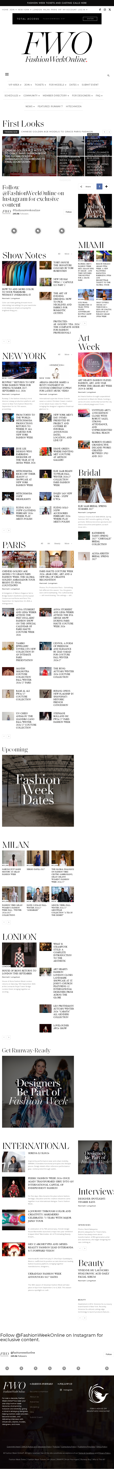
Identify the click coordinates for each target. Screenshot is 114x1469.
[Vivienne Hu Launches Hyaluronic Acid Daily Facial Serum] (95, 1292)
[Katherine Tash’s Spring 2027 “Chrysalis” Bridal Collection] (84, 536)
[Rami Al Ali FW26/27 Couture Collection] (8, 694)
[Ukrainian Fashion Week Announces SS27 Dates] (13, 1282)
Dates (73, 84)
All (59, 254)
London (37, 9)
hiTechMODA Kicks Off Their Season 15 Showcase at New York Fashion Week (25, 478)
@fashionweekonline (26, 210)
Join (12, 9)
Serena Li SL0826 (32, 131)
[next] (109, 132)
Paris (54, 9)
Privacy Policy (104, 1453)
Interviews (84, 1225)
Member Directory (55, 95)
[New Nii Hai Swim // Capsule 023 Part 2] (45, 282)
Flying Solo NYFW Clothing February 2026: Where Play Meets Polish (26, 513)
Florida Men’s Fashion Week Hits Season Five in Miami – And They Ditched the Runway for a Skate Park (86, 272)
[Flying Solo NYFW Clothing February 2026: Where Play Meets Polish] (8, 510)
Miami (81, 261)
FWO (4, 285)
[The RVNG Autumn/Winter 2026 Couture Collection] (45, 671)
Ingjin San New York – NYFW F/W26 (62, 496)
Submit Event (90, 84)
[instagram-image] (14, 231)
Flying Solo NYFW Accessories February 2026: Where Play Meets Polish (62, 514)
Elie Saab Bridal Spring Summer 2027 (92, 507)
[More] (106, 186)
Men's (30, 901)
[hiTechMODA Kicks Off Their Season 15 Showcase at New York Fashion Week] (8, 474)
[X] (109, 10)
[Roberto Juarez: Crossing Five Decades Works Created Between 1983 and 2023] (84, 445)
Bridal (82, 502)
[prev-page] (4, 341)
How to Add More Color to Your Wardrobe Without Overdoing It (18, 292)
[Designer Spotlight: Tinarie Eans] (95, 1217)
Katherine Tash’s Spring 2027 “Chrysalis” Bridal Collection (101, 539)
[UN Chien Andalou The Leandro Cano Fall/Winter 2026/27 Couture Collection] (8, 716)
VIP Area (14, 84)
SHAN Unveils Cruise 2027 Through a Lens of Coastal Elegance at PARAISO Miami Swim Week (104, 309)
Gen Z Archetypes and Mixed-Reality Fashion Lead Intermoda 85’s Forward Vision (50, 1247)
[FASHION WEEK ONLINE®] (57, 49)
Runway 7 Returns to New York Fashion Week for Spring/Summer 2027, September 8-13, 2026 (18, 386)
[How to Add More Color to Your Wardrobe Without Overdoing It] (19, 273)
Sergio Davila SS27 (36, 869)
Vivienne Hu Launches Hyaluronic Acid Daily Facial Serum (93, 1273)
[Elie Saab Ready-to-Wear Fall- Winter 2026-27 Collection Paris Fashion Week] (45, 474)
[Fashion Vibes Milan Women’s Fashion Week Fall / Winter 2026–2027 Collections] (13, 894)
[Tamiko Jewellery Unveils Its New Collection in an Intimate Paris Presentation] (8, 646)
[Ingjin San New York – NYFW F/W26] (45, 496)
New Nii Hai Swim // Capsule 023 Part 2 (63, 282)
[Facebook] (100, 10)
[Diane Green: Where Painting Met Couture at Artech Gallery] (45, 451)
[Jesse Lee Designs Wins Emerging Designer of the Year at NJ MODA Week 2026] (8, 451)
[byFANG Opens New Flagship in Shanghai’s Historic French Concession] (45, 694)
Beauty (57, 543)
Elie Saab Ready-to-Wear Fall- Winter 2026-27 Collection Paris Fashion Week (63, 478)
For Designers (81, 95)
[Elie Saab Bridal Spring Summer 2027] (95, 490)
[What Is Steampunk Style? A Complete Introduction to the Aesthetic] (45, 947)
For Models (56, 84)
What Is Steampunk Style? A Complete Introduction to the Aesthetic (62, 952)
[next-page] (9, 341)
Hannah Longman (11, 298)
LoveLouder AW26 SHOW (61, 1027)
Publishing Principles (86, 1447)
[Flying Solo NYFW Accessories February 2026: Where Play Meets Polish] (45, 510)
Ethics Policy (102, 1447)
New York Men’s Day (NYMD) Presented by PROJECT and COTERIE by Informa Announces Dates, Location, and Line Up (63, 427)
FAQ (98, 95)
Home (5, 9)
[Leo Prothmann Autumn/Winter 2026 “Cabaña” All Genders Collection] (45, 1008)
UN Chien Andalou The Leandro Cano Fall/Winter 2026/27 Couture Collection (26, 720)
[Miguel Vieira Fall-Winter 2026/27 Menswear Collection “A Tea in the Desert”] (63, 894)
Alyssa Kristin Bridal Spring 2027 (100, 556)
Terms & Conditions (86, 1453)
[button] (7, 74)
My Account (70, 9)
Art (49, 543)
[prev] (104, 132)
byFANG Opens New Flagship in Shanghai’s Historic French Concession (63, 698)
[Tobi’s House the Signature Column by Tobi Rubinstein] (45, 265)
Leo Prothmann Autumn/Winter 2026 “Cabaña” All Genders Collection (63, 1011)
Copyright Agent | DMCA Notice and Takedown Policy (29, 1447)
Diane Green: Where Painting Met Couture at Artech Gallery (63, 454)
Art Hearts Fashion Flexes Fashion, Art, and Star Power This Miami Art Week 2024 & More (95, 384)
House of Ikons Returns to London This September (19, 972)
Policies (56, 1447)
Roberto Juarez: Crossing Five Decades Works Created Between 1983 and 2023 (102, 449)
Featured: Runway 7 (50, 106)
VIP (60, 9)
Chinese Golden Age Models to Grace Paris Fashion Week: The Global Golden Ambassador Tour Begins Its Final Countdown (18, 578)
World (64, 144)
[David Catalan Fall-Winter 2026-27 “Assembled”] (38, 894)
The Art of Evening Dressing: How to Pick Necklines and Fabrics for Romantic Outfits (62, 303)
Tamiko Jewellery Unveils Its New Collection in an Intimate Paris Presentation (26, 652)
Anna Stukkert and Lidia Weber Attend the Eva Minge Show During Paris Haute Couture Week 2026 (63, 618)
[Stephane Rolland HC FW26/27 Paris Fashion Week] (45, 716)
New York (23, 9)
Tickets (39, 84)
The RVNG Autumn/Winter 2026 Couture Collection (63, 672)
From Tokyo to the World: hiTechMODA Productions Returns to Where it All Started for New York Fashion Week (25, 426)
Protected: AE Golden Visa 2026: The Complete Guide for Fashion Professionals (66, 327)
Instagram (68, 1390)
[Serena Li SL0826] (70, 146)
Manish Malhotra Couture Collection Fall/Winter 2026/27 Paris (23, 675)
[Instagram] (105, 10)
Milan (46, 9)
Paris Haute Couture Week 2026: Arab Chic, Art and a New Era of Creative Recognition (56, 575)
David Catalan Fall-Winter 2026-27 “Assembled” (37, 907)
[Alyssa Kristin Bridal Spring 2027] (84, 556)
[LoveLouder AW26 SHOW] (45, 1028)
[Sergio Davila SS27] (38, 858)
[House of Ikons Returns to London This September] (98, 166)
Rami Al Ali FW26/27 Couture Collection (23, 695)
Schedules (11, 95)
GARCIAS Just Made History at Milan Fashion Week (11, 871)
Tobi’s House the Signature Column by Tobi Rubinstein (63, 266)
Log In (81, 9)
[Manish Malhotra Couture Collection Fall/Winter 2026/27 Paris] (8, 671)
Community (30, 95)
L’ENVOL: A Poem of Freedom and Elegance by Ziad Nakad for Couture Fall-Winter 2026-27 (63, 652)
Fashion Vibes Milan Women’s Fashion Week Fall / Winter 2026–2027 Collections (12, 910)
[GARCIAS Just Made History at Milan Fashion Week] (13, 858)
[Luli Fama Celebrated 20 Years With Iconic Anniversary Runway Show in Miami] (86, 294)
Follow (69, 212)
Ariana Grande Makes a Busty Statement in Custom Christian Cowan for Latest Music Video (55, 386)
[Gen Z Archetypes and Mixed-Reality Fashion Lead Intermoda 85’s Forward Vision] (13, 1253)
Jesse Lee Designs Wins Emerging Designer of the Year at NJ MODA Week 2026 (25, 455)
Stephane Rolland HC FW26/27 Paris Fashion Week (61, 717)
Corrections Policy (68, 1447)
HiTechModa (73, 106)
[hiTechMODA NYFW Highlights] (8, 496)
